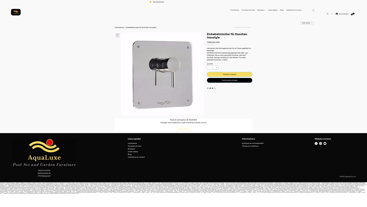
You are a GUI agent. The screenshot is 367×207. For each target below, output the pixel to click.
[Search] (313, 10)
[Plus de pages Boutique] (264, 9)
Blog (129, 154)
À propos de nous (134, 146)
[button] (352, 14)
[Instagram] (320, 143)
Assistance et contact (136, 157)
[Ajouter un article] (216, 67)
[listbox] (307, 23)
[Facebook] (210, 88)
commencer (132, 143)
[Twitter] (215, 88)
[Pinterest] (212, 88)
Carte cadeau (133, 152)
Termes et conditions (250, 146)
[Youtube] (325, 143)
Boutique (131, 149)
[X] (316, 143)
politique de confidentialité (252, 143)
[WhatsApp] (208, 88)
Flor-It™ (353, 176)
